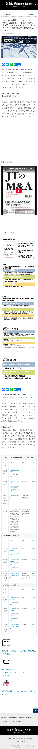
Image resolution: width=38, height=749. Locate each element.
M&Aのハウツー (20, 721)
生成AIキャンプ (7, 675)
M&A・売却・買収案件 (25, 717)
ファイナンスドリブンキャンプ (12, 672)
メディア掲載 (15, 741)
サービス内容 (8, 738)
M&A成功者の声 (13, 717)
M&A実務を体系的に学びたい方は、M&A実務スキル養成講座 (18, 652)
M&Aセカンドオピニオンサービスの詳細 (14, 575)
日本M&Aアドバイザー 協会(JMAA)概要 (22, 738)
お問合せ (23, 741)
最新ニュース (3, 717)
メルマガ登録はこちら (9, 669)
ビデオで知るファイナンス (7, 721)
